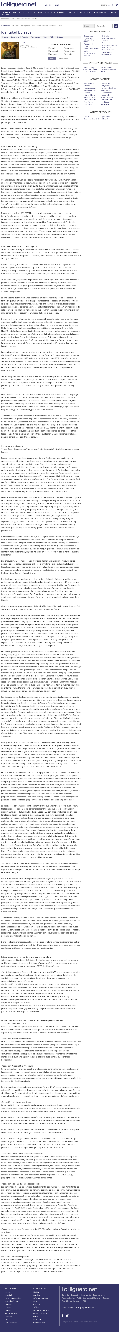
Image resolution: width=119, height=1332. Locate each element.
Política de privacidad (85, 1298)
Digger (86, 46)
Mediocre (53, 54)
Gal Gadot (105, 102)
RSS (84, 1301)
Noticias (60, 37)
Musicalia (10, 1288)
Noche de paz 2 (89, 53)
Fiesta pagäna (107, 47)
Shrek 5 (105, 119)
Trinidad (105, 40)
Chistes (76, 1307)
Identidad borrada (23, 19)
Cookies (106, 1298)
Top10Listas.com (87, 1307)
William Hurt (106, 83)
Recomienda (86, 1295)
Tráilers (70, 12)
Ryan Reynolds (89, 83)
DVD (54, 12)
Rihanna (87, 86)
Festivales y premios (83, 12)
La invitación (106, 43)
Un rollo (69, 54)
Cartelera (30, 12)
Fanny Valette (88, 102)
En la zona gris (107, 54)
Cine (57, 5)
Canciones (9, 1304)
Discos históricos (11, 1301)
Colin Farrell (88, 104)
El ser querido (107, 67)
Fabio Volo (106, 95)
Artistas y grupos (11, 1313)
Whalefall (87, 56)
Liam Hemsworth (90, 100)
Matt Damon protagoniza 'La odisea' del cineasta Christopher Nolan (36, 26)
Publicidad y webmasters (71, 1301)
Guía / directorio (11, 1322)
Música (48, 5)
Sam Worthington (90, 90)
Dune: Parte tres (108, 50)
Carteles (113, 12)
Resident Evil (88, 44)
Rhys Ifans (106, 86)
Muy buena (70, 48)
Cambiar (97, 1298)
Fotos (45, 37)
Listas (7, 1319)
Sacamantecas (107, 52)
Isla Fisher (105, 104)
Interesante (70, 51)
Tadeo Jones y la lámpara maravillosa (90, 68)
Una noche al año (90, 71)
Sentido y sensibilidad (91, 49)
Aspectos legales (68, 1298)
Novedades (9, 1295)
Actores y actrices (100, 12)
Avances (62, 12)
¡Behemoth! (106, 116)
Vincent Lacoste (107, 100)
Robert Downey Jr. (90, 88)
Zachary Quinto (89, 97)
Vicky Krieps (88, 93)
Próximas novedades (13, 1298)
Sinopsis (5, 37)
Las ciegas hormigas (109, 38)
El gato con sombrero (109, 45)
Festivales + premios (41, 1310)
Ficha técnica (35, 37)
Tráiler (52, 37)
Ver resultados (63, 58)
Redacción (75, 1295)
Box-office (5, 15)
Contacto (65, 1295)
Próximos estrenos (43, 12)
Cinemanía (4, 19)
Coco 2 (86, 116)
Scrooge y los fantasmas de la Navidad (88, 40)
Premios (8, 1310)
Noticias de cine (18, 12)
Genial (52, 48)
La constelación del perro (108, 70)
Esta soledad (88, 36)
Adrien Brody (106, 93)
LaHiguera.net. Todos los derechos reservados (79, 1321)
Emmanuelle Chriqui (109, 88)
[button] (39, 5)
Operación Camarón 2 (91, 119)
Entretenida (54, 51)
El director (105, 36)
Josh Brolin (106, 90)
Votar (52, 58)
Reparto (25, 37)
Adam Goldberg (89, 95)
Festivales (8, 1307)
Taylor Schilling (107, 97)
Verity (86, 51)
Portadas (8, 1316)
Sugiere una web (99, 1295)
